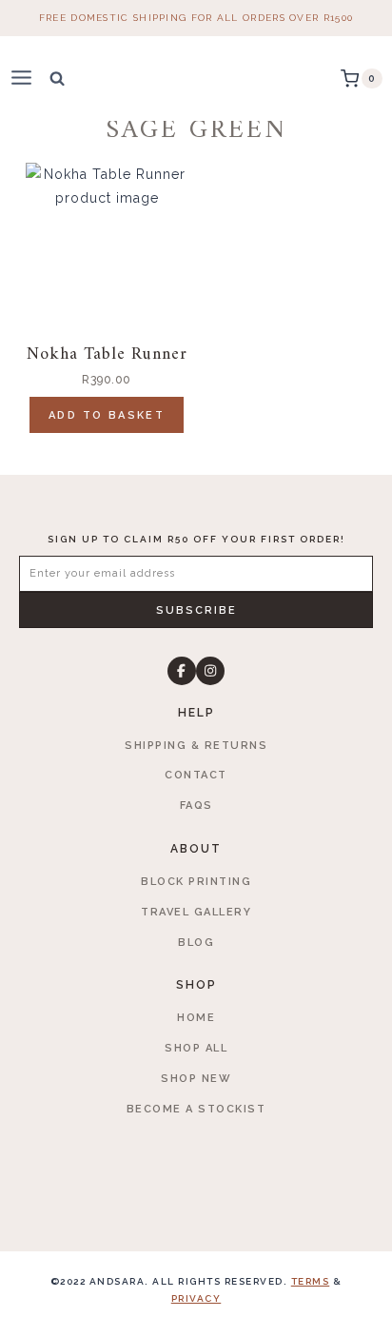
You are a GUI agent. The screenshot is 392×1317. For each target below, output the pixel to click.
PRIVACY (196, 1298)
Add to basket (107, 415)
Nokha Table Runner (107, 354)
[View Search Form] (57, 78)
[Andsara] (196, 78)
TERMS (310, 1281)
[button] (196, 610)
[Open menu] (29, 78)
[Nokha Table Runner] (106, 243)
